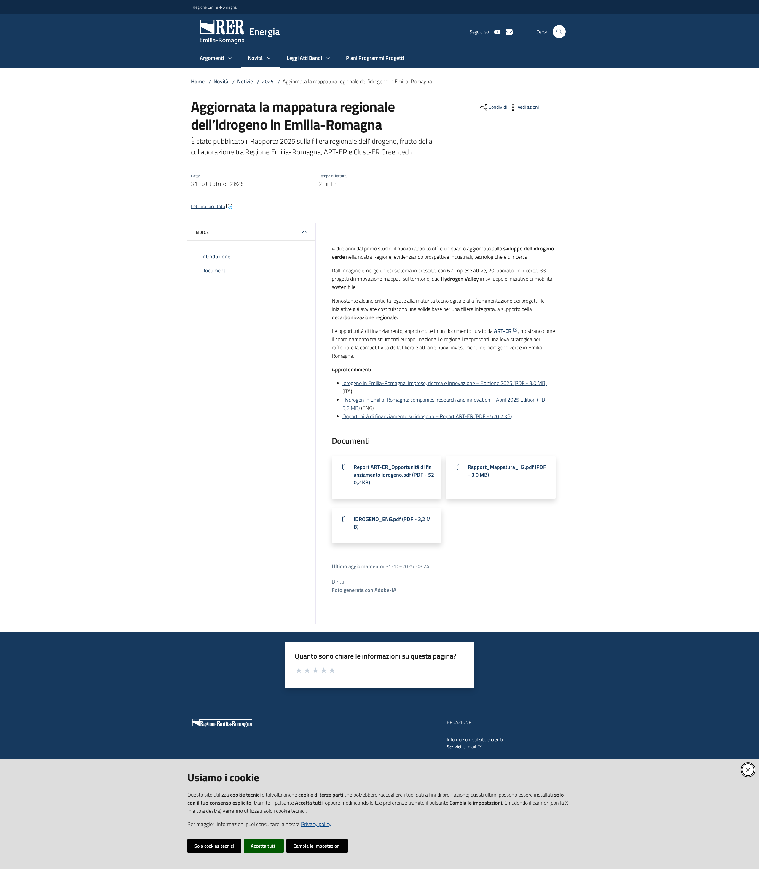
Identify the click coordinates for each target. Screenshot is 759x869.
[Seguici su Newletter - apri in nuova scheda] (507, 31)
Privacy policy (316, 824)
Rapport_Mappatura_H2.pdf (507, 471)
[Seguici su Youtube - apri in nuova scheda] (495, 31)
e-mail (469, 746)
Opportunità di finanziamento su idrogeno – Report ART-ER (427, 416)
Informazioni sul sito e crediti (475, 739)
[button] (559, 32)
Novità (220, 81)
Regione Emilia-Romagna (215, 7)
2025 (268, 81)
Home (198, 81)
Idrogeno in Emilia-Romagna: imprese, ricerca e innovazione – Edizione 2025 (444, 383)
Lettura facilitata (208, 206)
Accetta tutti (264, 845)
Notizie (245, 81)
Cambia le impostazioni (317, 845)
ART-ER (502, 331)
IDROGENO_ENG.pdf (392, 523)
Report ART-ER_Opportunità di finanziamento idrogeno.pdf (394, 474)
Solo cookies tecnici (214, 845)
